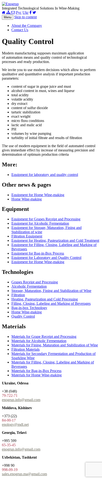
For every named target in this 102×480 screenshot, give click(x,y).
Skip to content (25, 17)
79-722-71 (10, 395)
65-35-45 (9, 445)
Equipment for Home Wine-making (37, 195)
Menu (7, 17)
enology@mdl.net (15, 424)
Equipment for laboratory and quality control (44, 175)
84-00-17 (9, 420)
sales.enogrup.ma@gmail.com (24, 474)
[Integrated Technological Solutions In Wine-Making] (10, 4)
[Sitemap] (8, 12)
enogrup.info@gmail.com (21, 400)
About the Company (26, 26)
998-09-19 (10, 470)
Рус (19, 12)
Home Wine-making (26, 199)
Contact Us (19, 30)
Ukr (25, 12)
